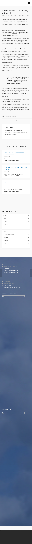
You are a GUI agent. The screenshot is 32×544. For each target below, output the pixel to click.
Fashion (20, 15)
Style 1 (6, 237)
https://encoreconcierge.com (11, 272)
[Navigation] (29, 3)
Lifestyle (24, 15)
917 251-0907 (7, 268)
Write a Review (8, 228)
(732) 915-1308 (7, 285)
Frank (15, 15)
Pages (4, 218)
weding (8, 116)
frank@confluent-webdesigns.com (12, 287)
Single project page (9, 234)
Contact (7, 224)
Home (4, 215)
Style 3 (6, 243)
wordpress (13, 116)
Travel (27, 15)
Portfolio (5, 231)
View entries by (12, 134)
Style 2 (6, 240)
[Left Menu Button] (0, 530)
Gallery (5, 246)
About (6, 221)
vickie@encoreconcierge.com (11, 270)
